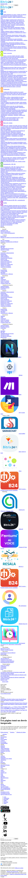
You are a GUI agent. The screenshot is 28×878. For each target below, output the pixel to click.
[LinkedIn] (5, 832)
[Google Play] (5, 812)
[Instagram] (5, 828)
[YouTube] (5, 824)
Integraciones (4, 337)
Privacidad (5, 799)
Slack (2, 779)
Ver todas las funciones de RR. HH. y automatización (13, 200)
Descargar (3, 766)
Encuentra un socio (5, 791)
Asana (2, 770)
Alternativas (3, 759)
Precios (2, 226)
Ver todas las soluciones (6, 336)
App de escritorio (4, 786)
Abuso (4, 803)
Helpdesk (3, 745)
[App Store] (5, 808)
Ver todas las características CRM (8, 50)
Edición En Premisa (5, 765)
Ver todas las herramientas (6, 224)
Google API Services (5, 789)
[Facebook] (4, 817)
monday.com (3, 772)
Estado (2, 752)
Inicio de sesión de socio (6, 794)
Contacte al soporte (5, 749)
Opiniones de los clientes (6, 758)
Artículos (3, 756)
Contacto (3, 740)
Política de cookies (19, 868)
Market (2, 784)
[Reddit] (5, 836)
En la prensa (3, 742)
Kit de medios (4, 739)
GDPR (5, 800)
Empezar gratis (4, 3)
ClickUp (2, 771)
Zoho (2, 774)
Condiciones (6, 798)
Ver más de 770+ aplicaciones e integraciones (11, 644)
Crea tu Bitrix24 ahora (6, 693)
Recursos (3, 762)
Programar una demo (5, 751)
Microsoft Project (4, 777)
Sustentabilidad (4, 743)
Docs (2, 767)
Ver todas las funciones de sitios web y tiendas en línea (13, 161)
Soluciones (3, 757)
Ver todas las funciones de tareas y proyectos (11, 86)
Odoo (2, 781)
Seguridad (5, 802)
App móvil (3, 785)
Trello (2, 775)
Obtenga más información (12, 871)
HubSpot (3, 776)
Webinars (3, 747)
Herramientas (4, 736)
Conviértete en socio (5, 793)
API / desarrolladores (5, 788)
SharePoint (3, 780)
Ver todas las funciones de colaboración (9, 120)
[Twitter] (5, 820)
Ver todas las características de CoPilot (9, 223)
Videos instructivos (5, 748)
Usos (2, 761)
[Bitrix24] (7, 2)
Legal (4, 796)
